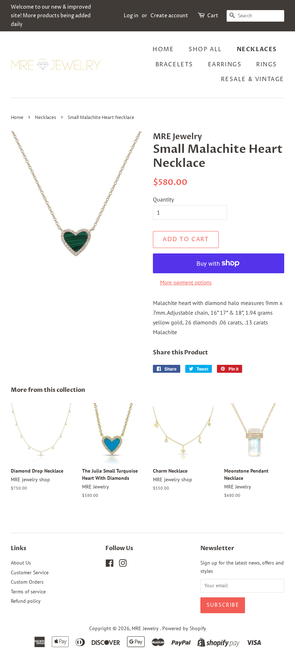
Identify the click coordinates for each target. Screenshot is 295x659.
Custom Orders (27, 582)
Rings (266, 64)
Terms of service (28, 591)
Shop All (205, 49)
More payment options (186, 282)
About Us (21, 563)
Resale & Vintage (252, 79)
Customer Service (30, 572)
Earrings (225, 64)
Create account (169, 15)
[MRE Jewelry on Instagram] (123, 564)
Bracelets (174, 64)
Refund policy (26, 601)
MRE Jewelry (146, 628)
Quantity (163, 199)
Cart (212, 15)
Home (163, 49)
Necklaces (257, 49)
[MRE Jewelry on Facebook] (109, 564)
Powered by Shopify (184, 628)
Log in (131, 15)
